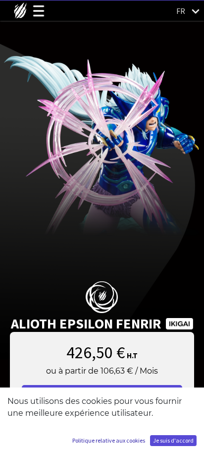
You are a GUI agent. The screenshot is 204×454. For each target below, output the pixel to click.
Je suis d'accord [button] (173, 440)
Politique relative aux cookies (108, 440)
